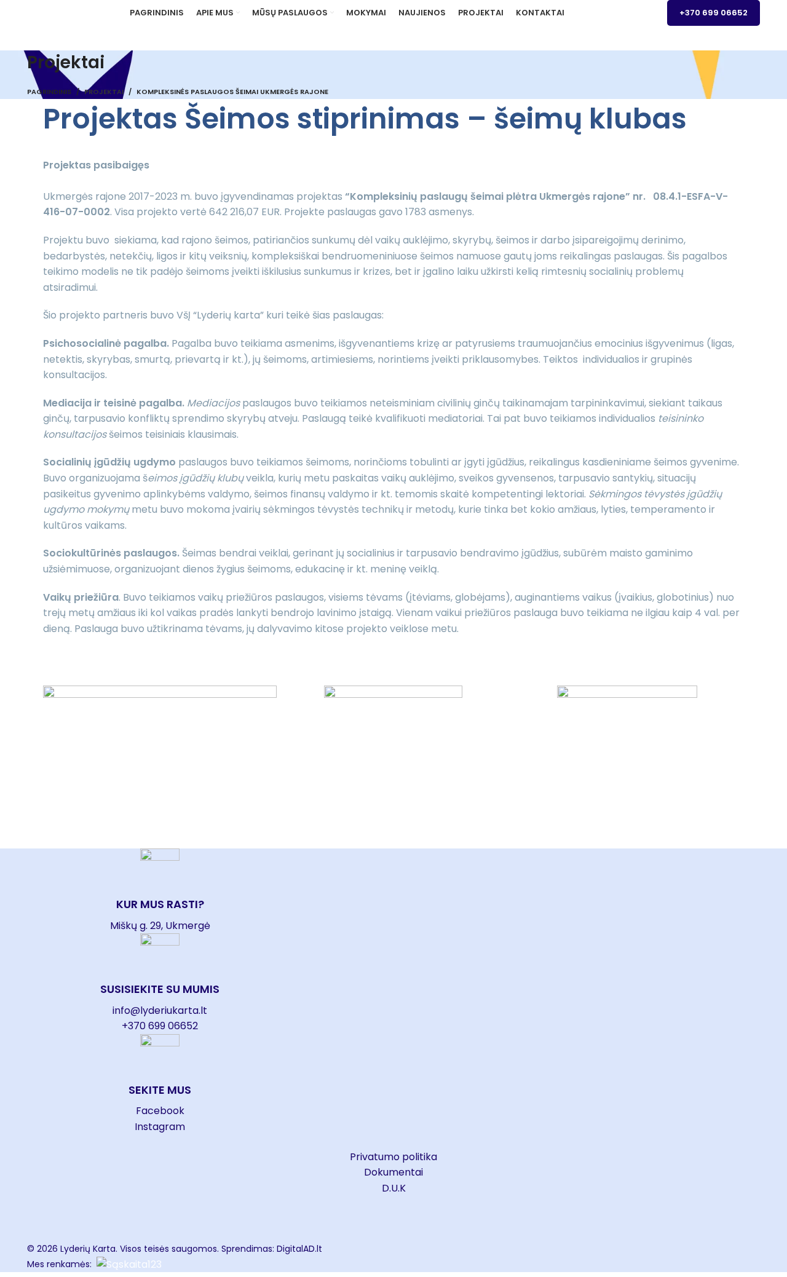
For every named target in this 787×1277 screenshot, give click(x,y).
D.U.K (394, 1188)
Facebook (160, 1111)
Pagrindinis (49, 92)
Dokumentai (393, 1172)
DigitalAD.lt (299, 1249)
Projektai (104, 92)
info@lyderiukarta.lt (160, 1010)
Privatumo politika (393, 1157)
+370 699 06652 (713, 12)
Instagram (160, 1127)
